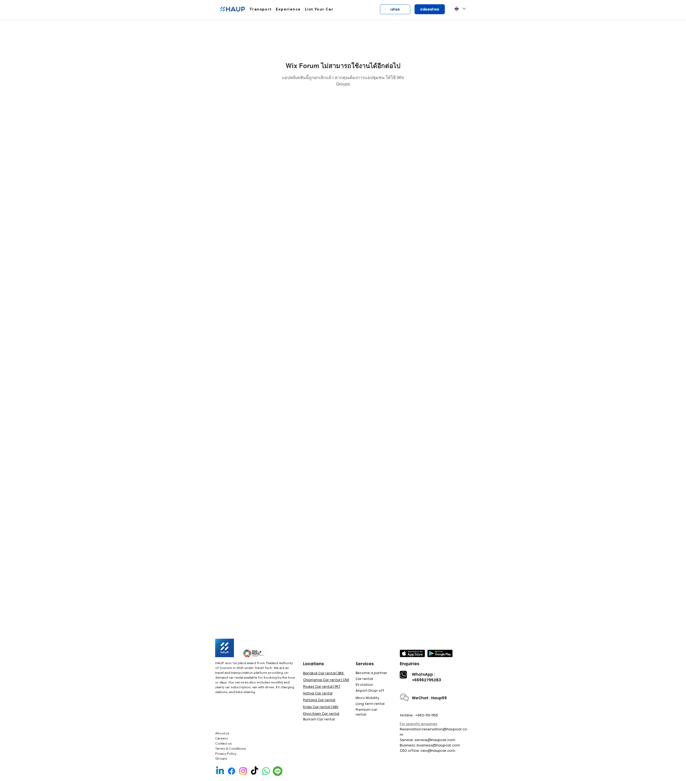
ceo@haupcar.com (437, 750)
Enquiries (409, 664)
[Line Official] (277, 771)
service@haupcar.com (435, 739)
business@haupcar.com (438, 745)
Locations (313, 664)
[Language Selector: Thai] (460, 9)
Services (365, 664)
